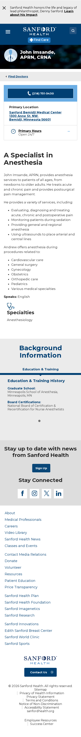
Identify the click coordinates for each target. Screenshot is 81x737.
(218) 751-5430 (43, 93)
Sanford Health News (22, 539)
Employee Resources (40, 720)
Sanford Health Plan (22, 596)
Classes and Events (21, 546)
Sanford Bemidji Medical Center (35, 112)
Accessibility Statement (41, 707)
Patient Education (20, 580)
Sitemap (40, 689)
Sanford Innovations (22, 624)
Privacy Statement (41, 697)
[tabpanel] (40, 394)
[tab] (40, 370)
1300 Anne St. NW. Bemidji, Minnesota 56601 (30, 117)
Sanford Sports (17, 643)
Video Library (16, 532)
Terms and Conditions (41, 700)
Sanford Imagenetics (22, 609)
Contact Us (38, 672)
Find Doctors (18, 76)
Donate (11, 561)
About (10, 513)
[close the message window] (3, 8)
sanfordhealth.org (40, 711)
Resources (13, 574)
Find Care (41, 40)
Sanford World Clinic (22, 637)
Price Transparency (21, 587)
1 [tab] (39, 421)
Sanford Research (20, 615)
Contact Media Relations (25, 554)
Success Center (41, 724)
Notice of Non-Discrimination (40, 704)
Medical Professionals (23, 519)
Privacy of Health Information (42, 693)
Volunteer (13, 567)
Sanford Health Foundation (28, 602)
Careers (11, 526)
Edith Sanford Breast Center (28, 630)
